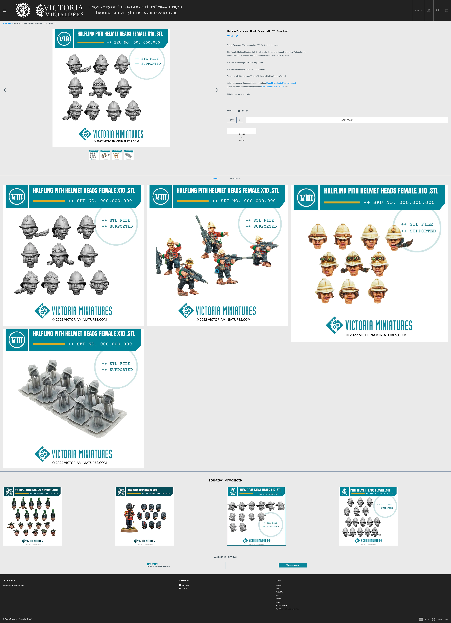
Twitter (184, 588)
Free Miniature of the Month (272, 87)
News (277, 595)
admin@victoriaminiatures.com (13, 586)
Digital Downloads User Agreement (287, 609)
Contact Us (279, 592)
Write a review (292, 565)
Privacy (278, 599)
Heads (10, 23)
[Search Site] (438, 10)
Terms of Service (281, 605)
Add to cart (347, 120)
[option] (111, 88)
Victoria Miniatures (11, 619)
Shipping (278, 585)
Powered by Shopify (25, 619)
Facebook (185, 585)
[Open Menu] (4, 10)
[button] (241, 131)
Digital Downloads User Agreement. (281, 83)
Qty (231, 120)
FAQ (277, 588)
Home (5, 23)
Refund (278, 602)
